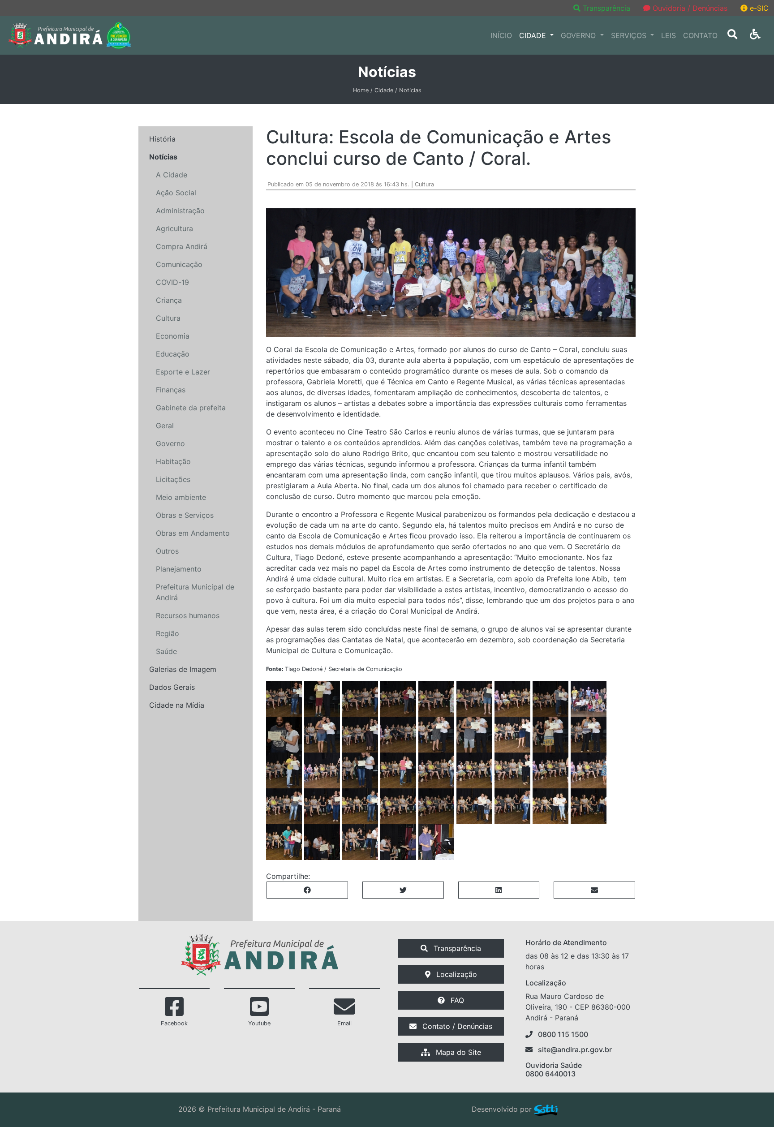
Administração (180, 210)
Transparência (606, 8)
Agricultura (174, 228)
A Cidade (171, 174)
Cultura (168, 318)
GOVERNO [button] (579, 35)
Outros (167, 550)
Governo (170, 443)
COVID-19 (172, 282)
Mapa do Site (457, 1052)
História (162, 138)
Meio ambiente (181, 497)
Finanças (170, 389)
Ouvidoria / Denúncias (688, 8)
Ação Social (176, 192)
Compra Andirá (181, 246)
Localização (455, 974)
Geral (165, 425)
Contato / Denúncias (456, 1026)
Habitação (173, 461)
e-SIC (758, 8)
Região (167, 633)
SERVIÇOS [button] (630, 35)
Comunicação (179, 264)
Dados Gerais (172, 687)
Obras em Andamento (193, 533)
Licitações (173, 479)
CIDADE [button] (533, 35)
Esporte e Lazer (183, 371)
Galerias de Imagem (182, 669)
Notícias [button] (163, 156)
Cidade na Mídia (176, 705)
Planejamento (179, 568)
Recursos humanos (187, 615)
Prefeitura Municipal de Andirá (195, 592)
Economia (172, 335)
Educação (172, 353)
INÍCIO (501, 35)
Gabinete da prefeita (191, 407)
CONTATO (700, 35)
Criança (169, 300)
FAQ (456, 1000)
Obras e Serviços (185, 515)
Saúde (166, 651)
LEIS (668, 35)
